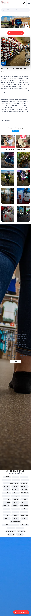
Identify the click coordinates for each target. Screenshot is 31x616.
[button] (21, 612)
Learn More (14, 361)
